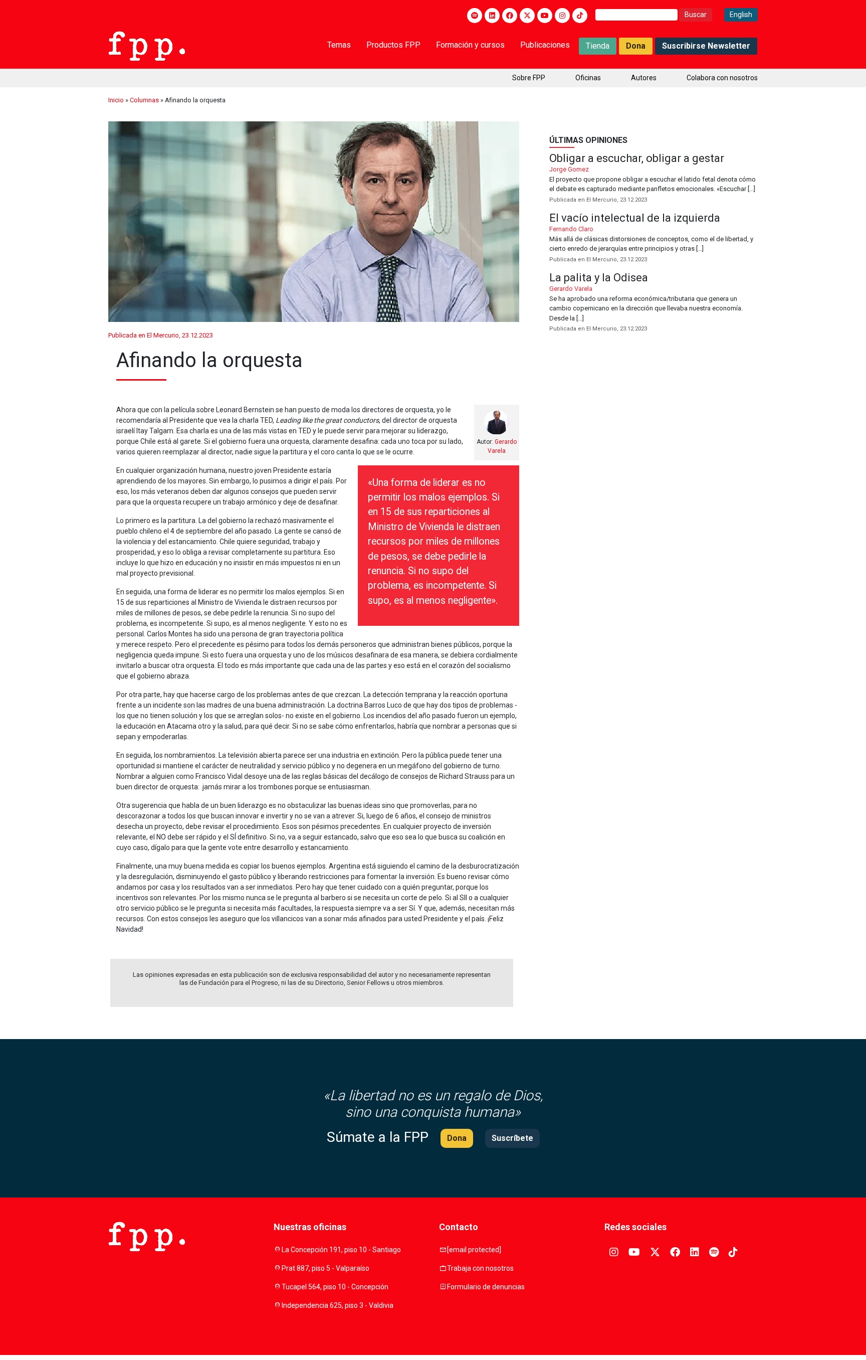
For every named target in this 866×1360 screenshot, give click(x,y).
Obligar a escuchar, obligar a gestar (653, 179)
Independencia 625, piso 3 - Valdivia (337, 1305)
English (741, 15)
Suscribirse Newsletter (706, 46)
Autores (644, 78)
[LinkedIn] (492, 15)
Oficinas (588, 78)
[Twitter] (527, 15)
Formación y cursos (470, 45)
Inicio (116, 100)
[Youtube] (544, 15)
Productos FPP (393, 45)
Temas (339, 45)
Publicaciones (545, 45)
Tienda (597, 46)
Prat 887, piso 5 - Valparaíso (325, 1268)
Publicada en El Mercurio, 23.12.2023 (160, 335)
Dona (635, 46)
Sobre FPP (528, 78)
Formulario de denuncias (486, 1287)
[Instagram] (562, 15)
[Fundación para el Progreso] (146, 45)
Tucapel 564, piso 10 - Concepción (335, 1287)
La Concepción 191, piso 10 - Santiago (341, 1250)
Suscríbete (512, 1138)
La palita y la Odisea (653, 303)
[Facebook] (509, 15)
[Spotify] (474, 15)
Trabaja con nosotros (480, 1268)
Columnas (144, 100)
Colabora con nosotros (722, 78)
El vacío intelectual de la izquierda (653, 238)
